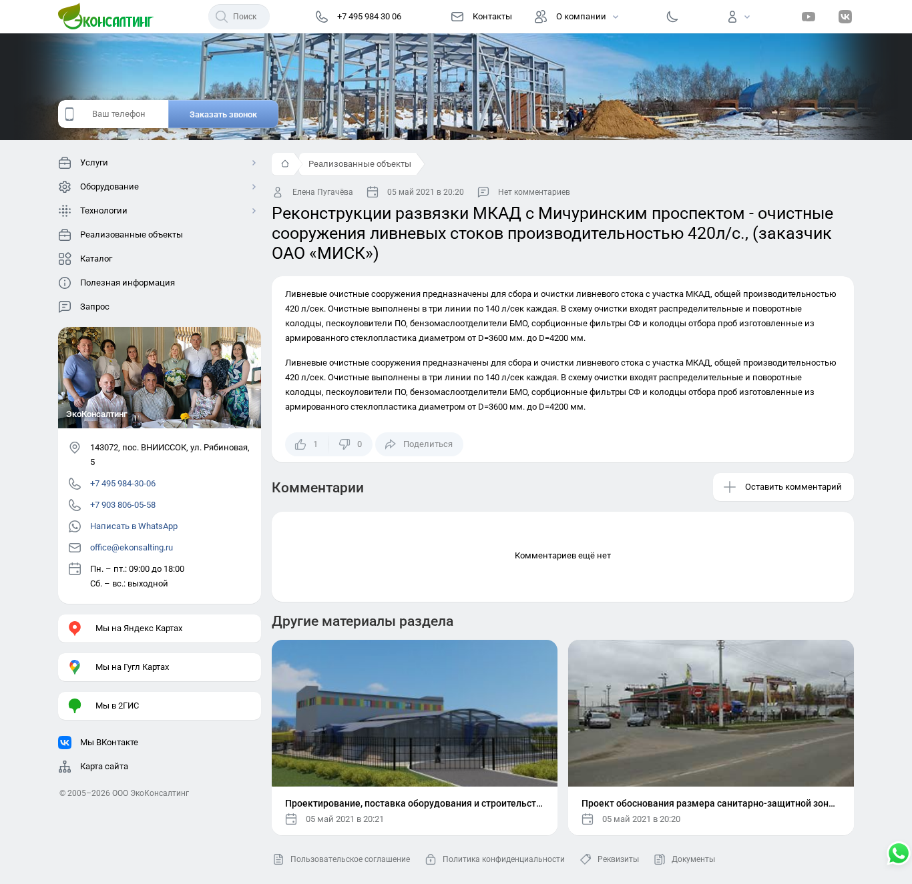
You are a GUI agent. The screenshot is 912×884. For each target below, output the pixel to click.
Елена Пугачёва (322, 192)
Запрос (94, 307)
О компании (581, 16)
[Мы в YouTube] (808, 16)
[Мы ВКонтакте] (845, 16)
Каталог (96, 259)
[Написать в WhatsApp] (898, 854)
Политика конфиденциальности (504, 859)
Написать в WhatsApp (134, 526)
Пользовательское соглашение (350, 859)
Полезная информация (127, 283)
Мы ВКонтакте (109, 742)
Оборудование (109, 186)
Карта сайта (104, 766)
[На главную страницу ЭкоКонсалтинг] (110, 17)
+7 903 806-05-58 (123, 505)
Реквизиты (618, 859)
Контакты (492, 16)
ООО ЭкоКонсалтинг (150, 793)
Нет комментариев (534, 192)
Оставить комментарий (793, 487)
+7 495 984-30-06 (123, 483)
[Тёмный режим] (672, 16)
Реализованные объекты (359, 164)
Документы (693, 859)
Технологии (104, 210)
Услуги (94, 162)
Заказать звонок (223, 114)
